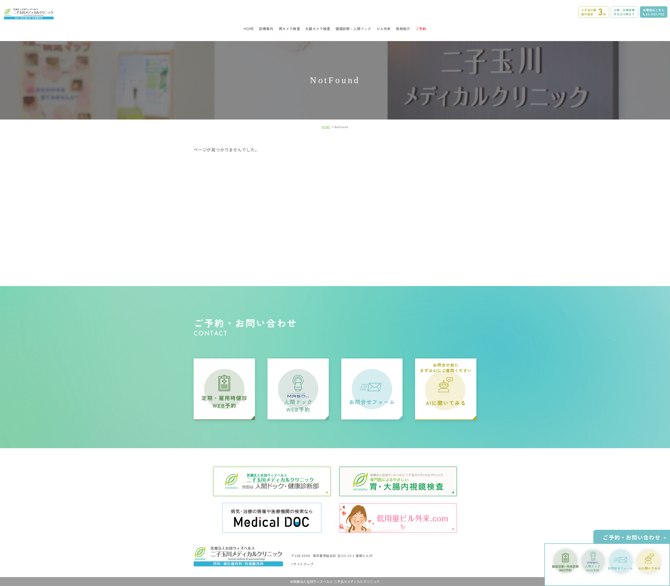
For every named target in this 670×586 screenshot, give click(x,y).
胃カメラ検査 (289, 28)
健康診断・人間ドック (353, 28)
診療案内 (266, 28)
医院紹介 (403, 28)
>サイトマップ (302, 564)
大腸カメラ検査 (317, 28)
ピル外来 (384, 28)
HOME (249, 28)
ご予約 (421, 28)
